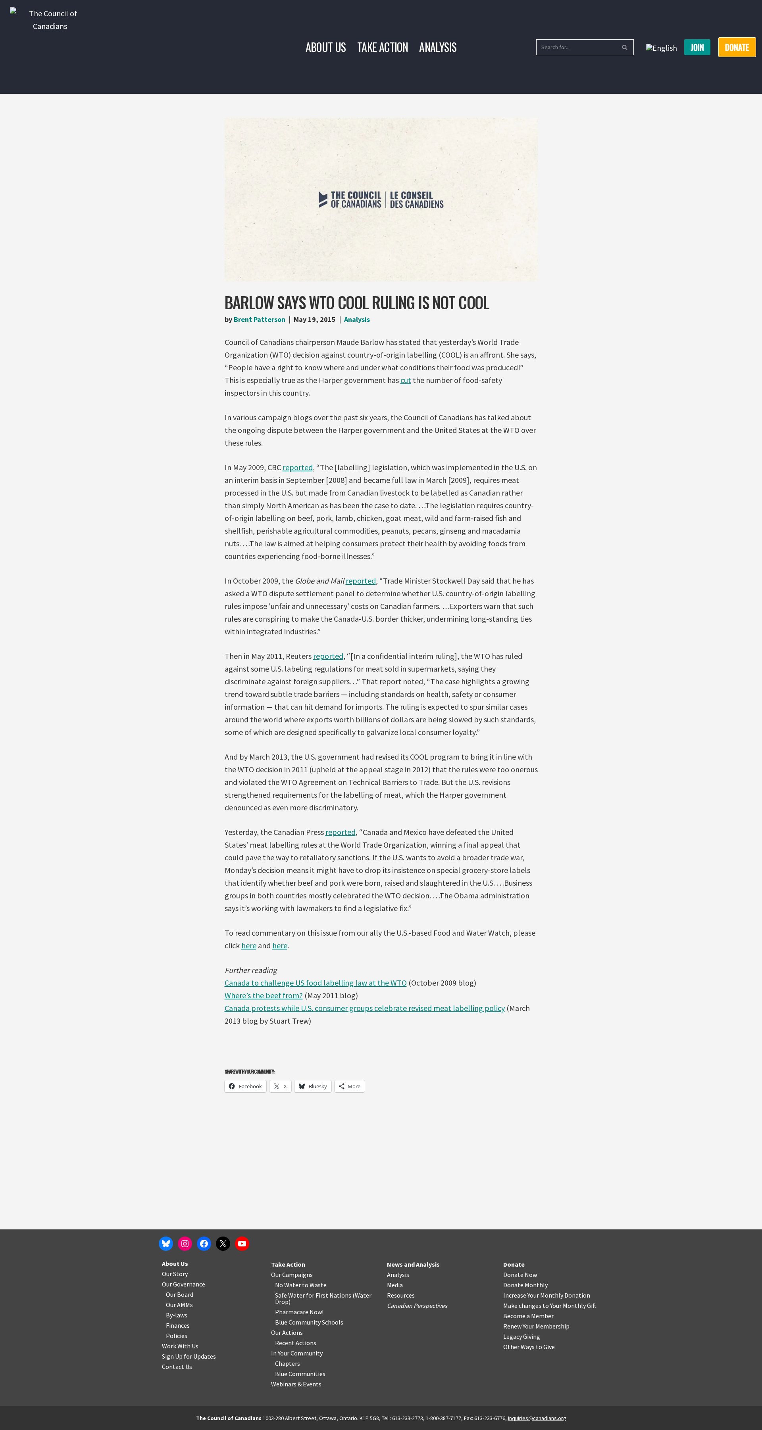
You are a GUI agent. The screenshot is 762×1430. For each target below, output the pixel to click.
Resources (401, 1295)
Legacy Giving (521, 1336)
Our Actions (287, 1332)
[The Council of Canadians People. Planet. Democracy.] (50, 47)
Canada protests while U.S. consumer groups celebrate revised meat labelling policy (365, 1008)
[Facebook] (204, 1244)
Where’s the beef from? (264, 995)
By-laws (176, 1315)
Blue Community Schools (309, 1322)
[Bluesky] (166, 1244)
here (248, 945)
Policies (176, 1336)
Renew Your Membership (536, 1326)
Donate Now (520, 1275)
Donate (514, 1264)
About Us (326, 47)
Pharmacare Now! (299, 1312)
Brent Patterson (259, 319)
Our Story (175, 1274)
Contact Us (177, 1367)
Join (697, 47)
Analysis (437, 47)
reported (298, 467)
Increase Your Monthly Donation (546, 1295)
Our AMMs (179, 1305)
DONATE (737, 47)
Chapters (287, 1363)
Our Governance (183, 1284)
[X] (223, 1244)
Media (395, 1285)
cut (405, 380)
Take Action (382, 47)
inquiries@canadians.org (537, 1418)
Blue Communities (300, 1374)
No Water (288, 1285)
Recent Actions (295, 1343)
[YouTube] (242, 1244)
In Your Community (297, 1353)
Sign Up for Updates (189, 1356)
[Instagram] (185, 1244)
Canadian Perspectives (417, 1305)
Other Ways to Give (529, 1347)
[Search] (625, 47)
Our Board (179, 1294)
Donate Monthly (525, 1285)
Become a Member (528, 1316)
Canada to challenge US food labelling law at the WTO (316, 983)
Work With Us (180, 1346)
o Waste (316, 1285)
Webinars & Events (296, 1384)
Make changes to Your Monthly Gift (550, 1305)
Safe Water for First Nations (313, 1295)
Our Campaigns (292, 1275)
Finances (178, 1325)
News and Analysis (413, 1264)
